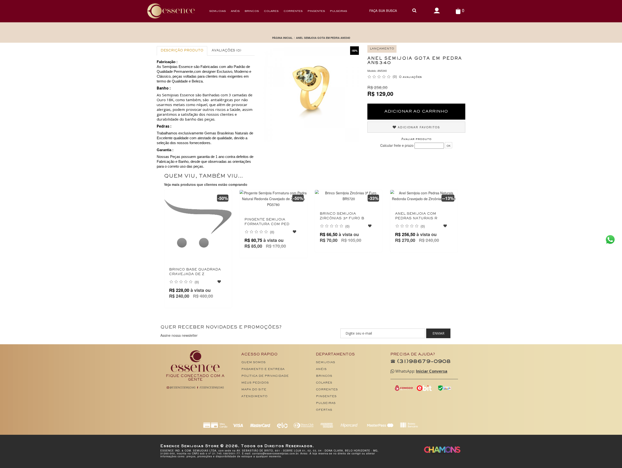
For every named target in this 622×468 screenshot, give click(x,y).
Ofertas (324, 410)
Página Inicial (282, 38)
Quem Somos (253, 362)
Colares (271, 11)
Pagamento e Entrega (263, 369)
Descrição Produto (182, 50)
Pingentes (316, 11)
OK (448, 146)
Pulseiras (338, 11)
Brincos (252, 11)
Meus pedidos (255, 383)
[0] (458, 10)
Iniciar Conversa (431, 371)
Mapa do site (253, 389)
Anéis (235, 11)
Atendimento (254, 396)
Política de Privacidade (265, 376)
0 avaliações (410, 77)
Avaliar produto (416, 139)
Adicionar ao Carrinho (416, 112)
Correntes (293, 11)
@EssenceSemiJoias (182, 387)
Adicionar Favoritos (418, 127)
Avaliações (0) (226, 50)
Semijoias (217, 11)
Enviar (438, 333)
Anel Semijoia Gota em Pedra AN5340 (323, 38)
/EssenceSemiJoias (211, 387)
